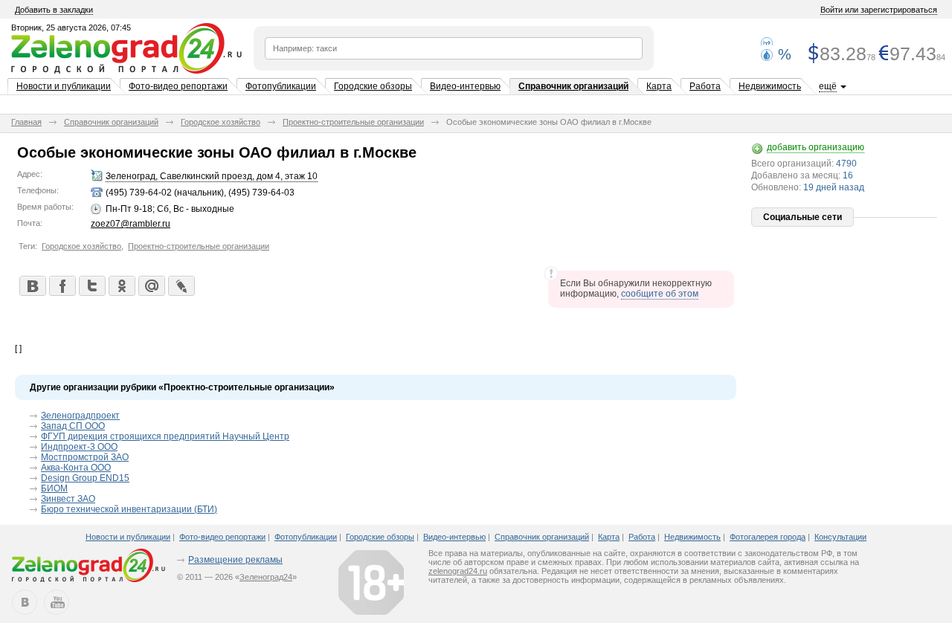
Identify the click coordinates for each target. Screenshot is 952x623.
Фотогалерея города (767, 536)
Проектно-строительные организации (353, 121)
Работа (705, 86)
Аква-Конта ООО (76, 467)
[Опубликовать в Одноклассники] (121, 285)
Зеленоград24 (265, 576)
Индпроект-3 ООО (79, 447)
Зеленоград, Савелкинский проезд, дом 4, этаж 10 (212, 176)
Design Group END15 (85, 478)
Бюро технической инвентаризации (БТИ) (129, 509)
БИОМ (54, 488)
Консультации (840, 536)
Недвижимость (770, 86)
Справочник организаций (573, 86)
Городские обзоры (373, 86)
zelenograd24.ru (457, 570)
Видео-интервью (465, 86)
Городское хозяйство (220, 121)
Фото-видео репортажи (178, 86)
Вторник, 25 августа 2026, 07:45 (71, 27)
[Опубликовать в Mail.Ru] (151, 285)
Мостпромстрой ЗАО (85, 457)
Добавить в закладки (54, 9)
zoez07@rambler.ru (130, 224)
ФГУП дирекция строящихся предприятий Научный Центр (165, 436)
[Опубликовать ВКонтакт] (32, 285)
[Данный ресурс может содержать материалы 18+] (371, 582)
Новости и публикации (63, 86)
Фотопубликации (280, 86)
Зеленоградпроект (80, 415)
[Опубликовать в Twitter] (91, 285)
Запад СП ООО (73, 426)
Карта (659, 86)
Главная (26, 121)
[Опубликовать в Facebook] (62, 285)
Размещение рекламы (235, 560)
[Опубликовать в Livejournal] (181, 285)
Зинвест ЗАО (68, 499)
